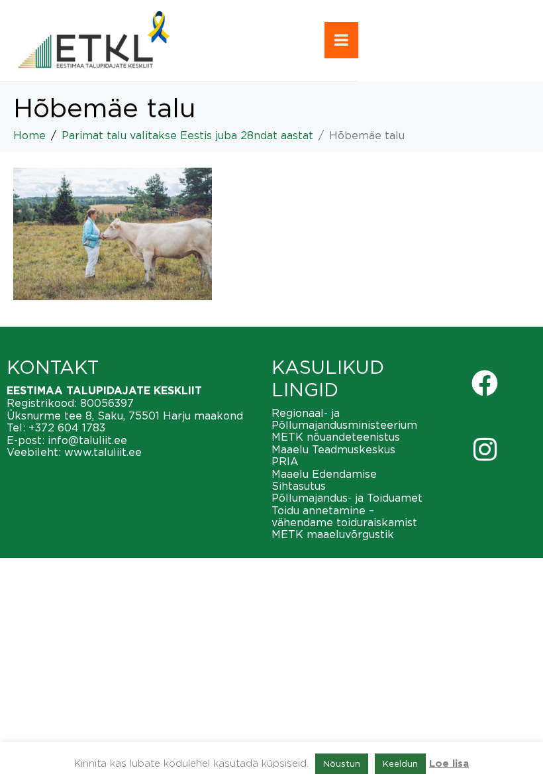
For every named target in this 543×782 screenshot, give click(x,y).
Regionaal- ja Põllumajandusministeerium (344, 419)
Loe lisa (449, 764)
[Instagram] (484, 449)
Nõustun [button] (341, 763)
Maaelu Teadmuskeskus (333, 449)
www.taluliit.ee (103, 452)
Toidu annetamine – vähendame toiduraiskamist (344, 516)
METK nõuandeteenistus (336, 437)
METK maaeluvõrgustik (333, 534)
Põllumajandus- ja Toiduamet (347, 498)
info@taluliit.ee (87, 440)
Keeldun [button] (400, 763)
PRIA (285, 461)
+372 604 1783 (66, 427)
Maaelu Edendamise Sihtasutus (324, 480)
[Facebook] (484, 383)
